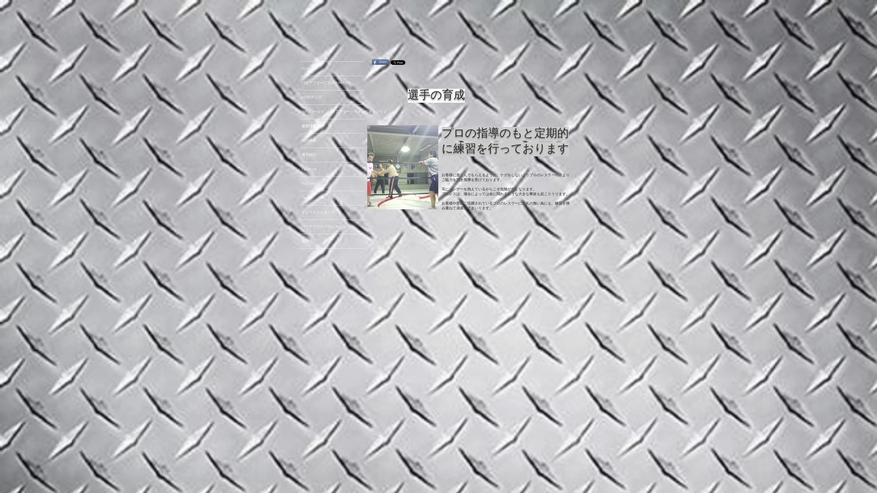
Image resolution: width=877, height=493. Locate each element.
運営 (305, 241)
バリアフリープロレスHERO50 (326, 83)
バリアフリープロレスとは (324, 227)
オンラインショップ (318, 212)
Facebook (309, 169)
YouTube (308, 183)
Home (306, 68)
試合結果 (309, 140)
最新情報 (309, 126)
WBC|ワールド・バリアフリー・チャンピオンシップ (333, 112)
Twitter (307, 198)
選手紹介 (309, 155)
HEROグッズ (312, 97)
